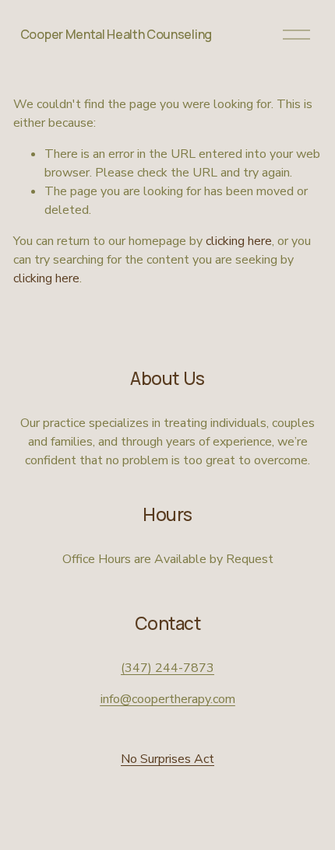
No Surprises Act (167, 759)
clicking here (239, 241)
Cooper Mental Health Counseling (116, 34)
